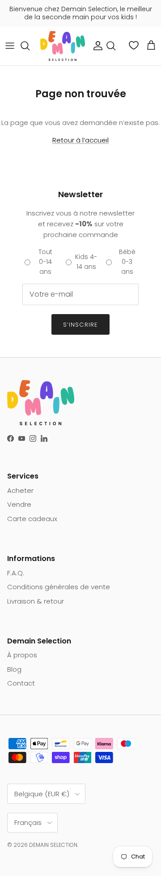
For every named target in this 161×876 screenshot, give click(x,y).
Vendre (19, 504)
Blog (14, 669)
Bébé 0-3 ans (127, 261)
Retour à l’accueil (80, 140)
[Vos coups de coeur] (134, 45)
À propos (22, 655)
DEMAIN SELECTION (53, 845)
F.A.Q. (15, 573)
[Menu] (10, 46)
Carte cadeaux (32, 518)
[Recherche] (29, 46)
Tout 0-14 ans (45, 261)
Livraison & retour (35, 601)
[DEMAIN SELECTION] (62, 46)
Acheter (20, 490)
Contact (21, 683)
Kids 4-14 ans (86, 261)
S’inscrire (80, 324)
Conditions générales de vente (58, 586)
